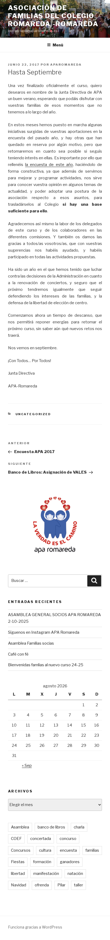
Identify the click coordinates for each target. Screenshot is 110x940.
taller (78, 885)
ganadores (70, 861)
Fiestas (18, 861)
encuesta (68, 850)
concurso (68, 838)
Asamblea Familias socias (31, 643)
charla (79, 827)
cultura (45, 850)
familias (92, 850)
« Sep (27, 765)
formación (42, 861)
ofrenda (42, 885)
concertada (40, 838)
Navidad (18, 885)
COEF (16, 838)
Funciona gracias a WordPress (35, 927)
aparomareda (66, 64)
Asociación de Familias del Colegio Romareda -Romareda (53, 16)
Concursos (20, 850)
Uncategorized (33, 414)
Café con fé (18, 654)
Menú (58, 45)
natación (75, 873)
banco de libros (51, 827)
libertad (18, 873)
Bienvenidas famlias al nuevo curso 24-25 (45, 665)
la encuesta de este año (49, 164)
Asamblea (20, 827)
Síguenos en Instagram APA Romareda (43, 632)
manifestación (46, 873)
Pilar (61, 885)
